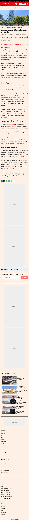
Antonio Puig (11, 111)
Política (3, 433)
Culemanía (3, 464)
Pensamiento (4, 441)
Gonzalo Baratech (6, 47)
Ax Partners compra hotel (17, 1)
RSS (2, 486)
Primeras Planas (5, 450)
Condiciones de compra (6, 496)
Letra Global (4, 466)
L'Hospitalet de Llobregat (12, 99)
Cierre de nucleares (8, 1)
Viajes (2, 443)
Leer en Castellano (4, 5)
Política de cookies (5, 490)
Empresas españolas (5, 494)
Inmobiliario (5, 44)
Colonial (10, 166)
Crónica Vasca (4, 461)
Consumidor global (5, 470)
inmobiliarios (9, 75)
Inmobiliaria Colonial (18, 44)
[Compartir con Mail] (11, 181)
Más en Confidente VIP (8, 373)
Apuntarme (24, 277)
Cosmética (11, 44)
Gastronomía (4, 448)
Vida (2, 437)
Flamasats (19, 63)
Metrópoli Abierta (5, 459)
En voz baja (3, 452)
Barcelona (9, 79)
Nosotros (3, 480)
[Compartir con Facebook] (2, 181)
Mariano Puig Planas (13, 115)
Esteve (8, 59)
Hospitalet (12, 124)
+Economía (3, 445)
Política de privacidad (6, 488)
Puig (6, 50)
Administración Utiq (6, 498)
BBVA (23, 156)
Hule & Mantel (4, 472)
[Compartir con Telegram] (9, 181)
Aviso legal (3, 482)
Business (3, 435)
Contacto (3, 484)
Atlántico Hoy (4, 468)
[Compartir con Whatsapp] (7, 181)
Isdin (23, 54)
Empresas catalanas (5, 492)
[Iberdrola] (20, 8)
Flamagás (5, 65)
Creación (3, 439)
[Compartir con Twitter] (4, 181)
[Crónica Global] (9, 4)
